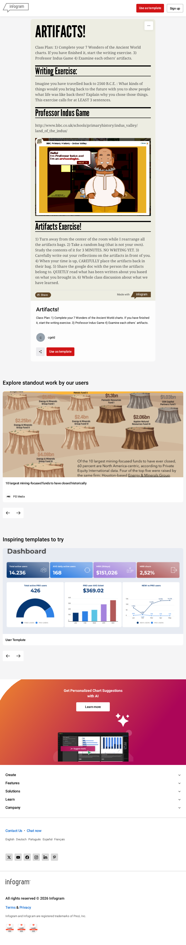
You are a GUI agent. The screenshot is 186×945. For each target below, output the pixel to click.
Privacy (25, 907)
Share (44, 295)
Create (10, 775)
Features (12, 783)
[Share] (40, 351)
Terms (10, 907)
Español (47, 839)
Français (59, 839)
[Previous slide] (8, 513)
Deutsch (21, 839)
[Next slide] (18, 513)
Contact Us (13, 831)
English (9, 839)
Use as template (150, 8)
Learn (10, 799)
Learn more (93, 707)
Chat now (34, 831)
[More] (148, 25)
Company (12, 807)
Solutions (12, 791)
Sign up (175, 8)
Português (34, 839)
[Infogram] (16, 8)
